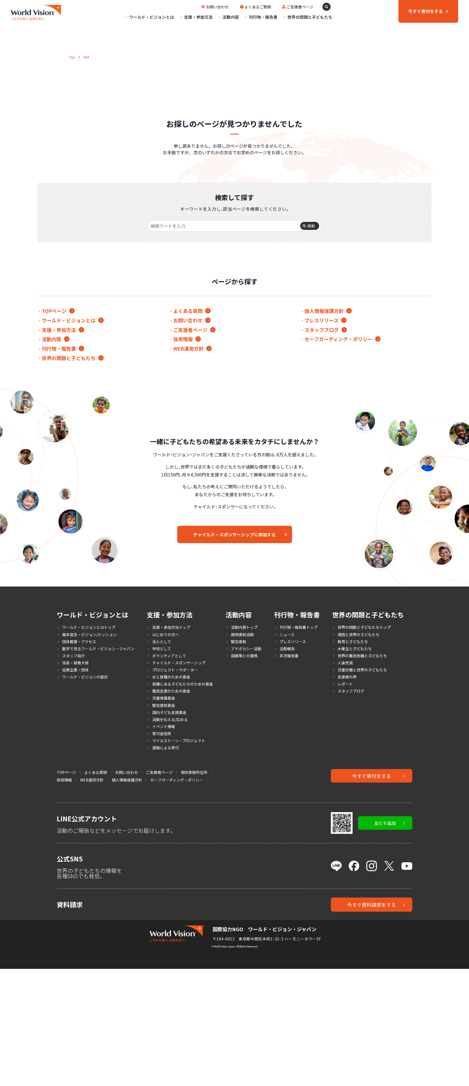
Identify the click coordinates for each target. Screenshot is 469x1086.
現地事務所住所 (194, 772)
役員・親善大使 (75, 662)
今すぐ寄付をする (371, 775)
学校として (161, 648)
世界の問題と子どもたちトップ (364, 627)
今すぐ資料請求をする (371, 904)
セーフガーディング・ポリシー (338, 338)
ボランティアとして (169, 655)
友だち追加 (385, 823)
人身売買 (345, 662)
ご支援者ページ (300, 6)
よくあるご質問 (257, 6)
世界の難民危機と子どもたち (362, 655)
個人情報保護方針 (324, 310)
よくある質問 (187, 310)
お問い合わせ (217, 6)
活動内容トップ (244, 627)
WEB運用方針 (188, 348)
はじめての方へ (165, 634)
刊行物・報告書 (263, 17)
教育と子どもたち (353, 641)
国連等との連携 (244, 655)
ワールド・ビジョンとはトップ (88, 627)
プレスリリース (321, 320)
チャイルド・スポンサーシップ (178, 662)
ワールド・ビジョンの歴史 (85, 677)
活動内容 (231, 17)
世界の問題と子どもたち (309, 17)
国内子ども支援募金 (169, 712)
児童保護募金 (163, 698)
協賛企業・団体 (75, 669)
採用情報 (183, 338)
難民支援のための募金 (171, 691)
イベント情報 (163, 726)
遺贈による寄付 (165, 747)
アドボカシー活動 (246, 648)
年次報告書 (289, 655)
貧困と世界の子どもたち (358, 634)
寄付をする (425, 11)
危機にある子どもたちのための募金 (182, 684)
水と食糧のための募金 (171, 677)
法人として (161, 641)
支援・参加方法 (198, 17)
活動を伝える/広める (170, 719)
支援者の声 (347, 677)
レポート (345, 684)
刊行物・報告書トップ (299, 627)
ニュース (287, 634)
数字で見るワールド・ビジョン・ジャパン (98, 648)
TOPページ (54, 310)
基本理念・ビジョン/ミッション (89, 634)
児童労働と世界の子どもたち (362, 669)
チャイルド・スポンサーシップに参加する (234, 534)
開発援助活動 (242, 634)
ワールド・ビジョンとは (151, 17)
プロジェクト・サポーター (175, 669)
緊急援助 (238, 641)
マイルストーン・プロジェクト (178, 740)
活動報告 (287, 648)
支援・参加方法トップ (171, 627)
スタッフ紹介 (73, 655)
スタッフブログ (322, 329)
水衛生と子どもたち (355, 648)
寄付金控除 (161, 733)
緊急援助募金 (163, 705)
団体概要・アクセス (79, 641)
